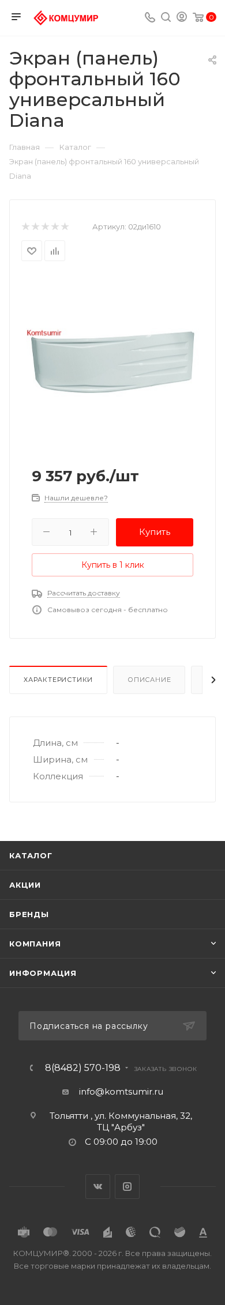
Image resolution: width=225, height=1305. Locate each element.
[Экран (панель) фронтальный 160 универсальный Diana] (112, 361)
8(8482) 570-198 (83, 1068)
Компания (35, 943)
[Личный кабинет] (182, 18)
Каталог (30, 855)
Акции (25, 884)
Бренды (29, 914)
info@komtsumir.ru (121, 1091)
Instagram (127, 1186)
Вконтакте (97, 1186)
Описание (149, 680)
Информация (43, 973)
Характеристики (58, 680)
